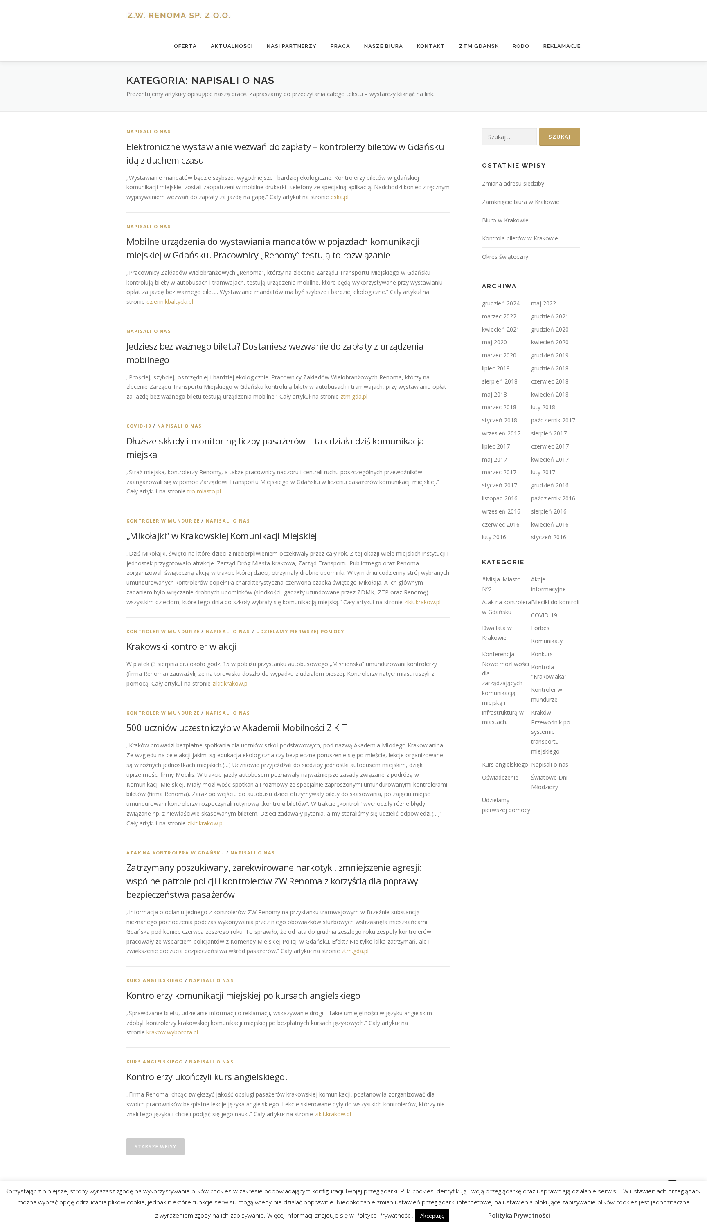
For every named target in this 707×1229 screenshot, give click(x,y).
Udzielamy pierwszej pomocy (300, 631)
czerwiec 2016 (501, 524)
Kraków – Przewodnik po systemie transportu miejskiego (550, 732)
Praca (340, 46)
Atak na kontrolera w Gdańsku (175, 853)
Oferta (185, 46)
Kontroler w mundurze (163, 521)
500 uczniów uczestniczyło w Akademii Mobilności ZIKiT (236, 727)
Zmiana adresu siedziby (513, 183)
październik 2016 (553, 498)
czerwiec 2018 (550, 381)
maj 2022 (543, 303)
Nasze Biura (383, 46)
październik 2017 (553, 420)
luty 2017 (543, 472)
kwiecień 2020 (550, 342)
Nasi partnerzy (292, 46)
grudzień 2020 (550, 329)
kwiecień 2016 (550, 524)
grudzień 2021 (550, 316)
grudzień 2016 (550, 485)
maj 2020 (494, 342)
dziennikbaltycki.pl (169, 301)
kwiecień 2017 (550, 459)
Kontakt (431, 46)
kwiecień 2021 (501, 329)
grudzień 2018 (550, 368)
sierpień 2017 (549, 433)
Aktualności (232, 46)
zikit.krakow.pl (422, 602)
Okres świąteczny (505, 256)
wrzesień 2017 (501, 433)
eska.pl (340, 197)
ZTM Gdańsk (479, 46)
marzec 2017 (499, 472)
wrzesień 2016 (501, 511)
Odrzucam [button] (467, 1215)
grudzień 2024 (501, 303)
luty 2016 (494, 537)
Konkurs (542, 654)
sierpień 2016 (549, 511)
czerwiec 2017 (550, 446)
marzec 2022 (499, 316)
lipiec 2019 (496, 368)
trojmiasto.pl (204, 491)
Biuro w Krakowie (505, 220)
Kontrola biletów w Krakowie (520, 238)
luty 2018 (543, 407)
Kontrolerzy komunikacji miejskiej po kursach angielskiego (243, 995)
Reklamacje (562, 46)
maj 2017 (494, 459)
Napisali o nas (148, 131)
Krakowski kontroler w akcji (181, 646)
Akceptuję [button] (432, 1215)
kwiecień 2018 (550, 394)
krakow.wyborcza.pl (172, 1032)
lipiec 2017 (496, 446)
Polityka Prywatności (519, 1215)
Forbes (540, 628)
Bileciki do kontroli (555, 602)
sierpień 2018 (500, 381)
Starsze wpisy (155, 1146)
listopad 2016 (500, 498)
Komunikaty (547, 641)
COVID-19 (138, 426)
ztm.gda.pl (353, 396)
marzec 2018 (499, 407)
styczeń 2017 (499, 485)
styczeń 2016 (548, 537)
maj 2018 (494, 394)
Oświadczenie (500, 777)
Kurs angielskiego (154, 980)
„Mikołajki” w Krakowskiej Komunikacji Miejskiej (221, 535)
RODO (521, 46)
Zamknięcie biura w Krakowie (520, 202)
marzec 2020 (499, 355)
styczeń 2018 (499, 420)
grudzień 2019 (550, 355)
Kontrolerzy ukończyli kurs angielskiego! (206, 1076)
